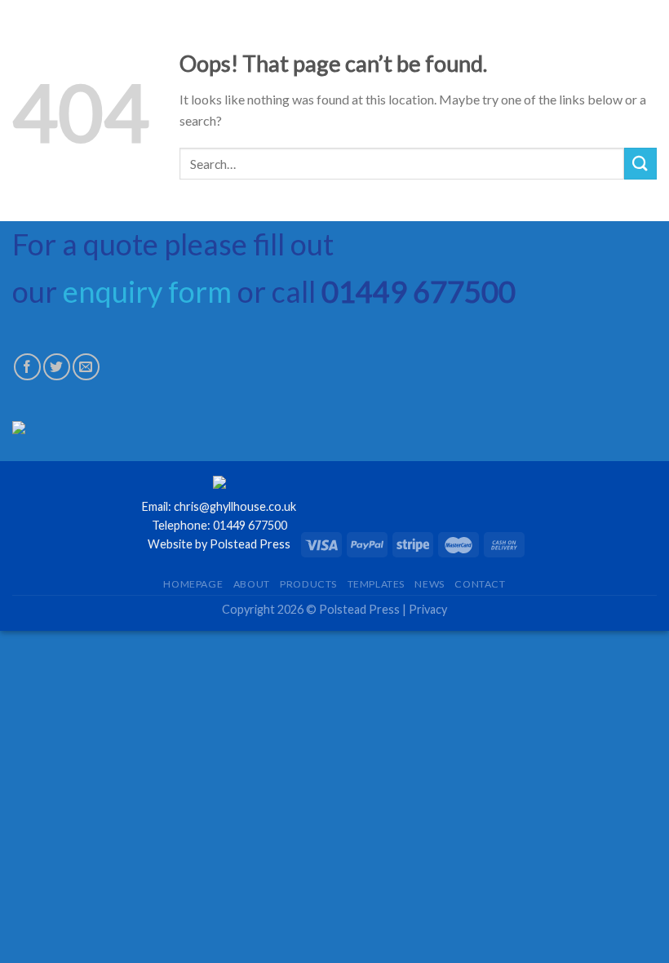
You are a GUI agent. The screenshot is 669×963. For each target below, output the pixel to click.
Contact (479, 584)
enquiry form (147, 291)
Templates (376, 584)
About (251, 584)
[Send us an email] (86, 366)
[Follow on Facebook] (27, 366)
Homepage (193, 584)
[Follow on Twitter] (56, 366)
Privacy (428, 609)
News (429, 584)
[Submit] (640, 164)
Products (308, 584)
